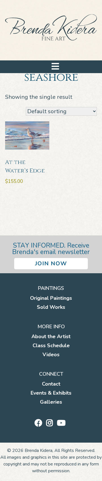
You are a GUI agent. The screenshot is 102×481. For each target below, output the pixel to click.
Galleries (51, 402)
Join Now (51, 263)
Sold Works (51, 307)
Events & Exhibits (51, 393)
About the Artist (51, 336)
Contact (51, 384)
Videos (51, 354)
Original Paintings (51, 298)
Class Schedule (51, 345)
